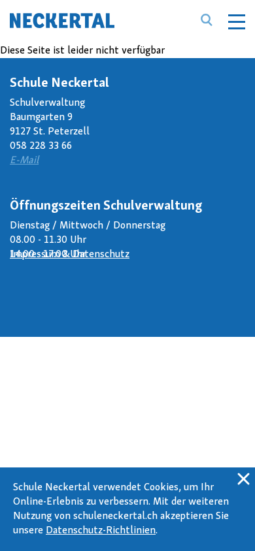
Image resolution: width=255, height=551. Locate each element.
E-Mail (24, 160)
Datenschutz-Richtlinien (101, 531)
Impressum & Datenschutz (69, 254)
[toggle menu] (236, 19)
